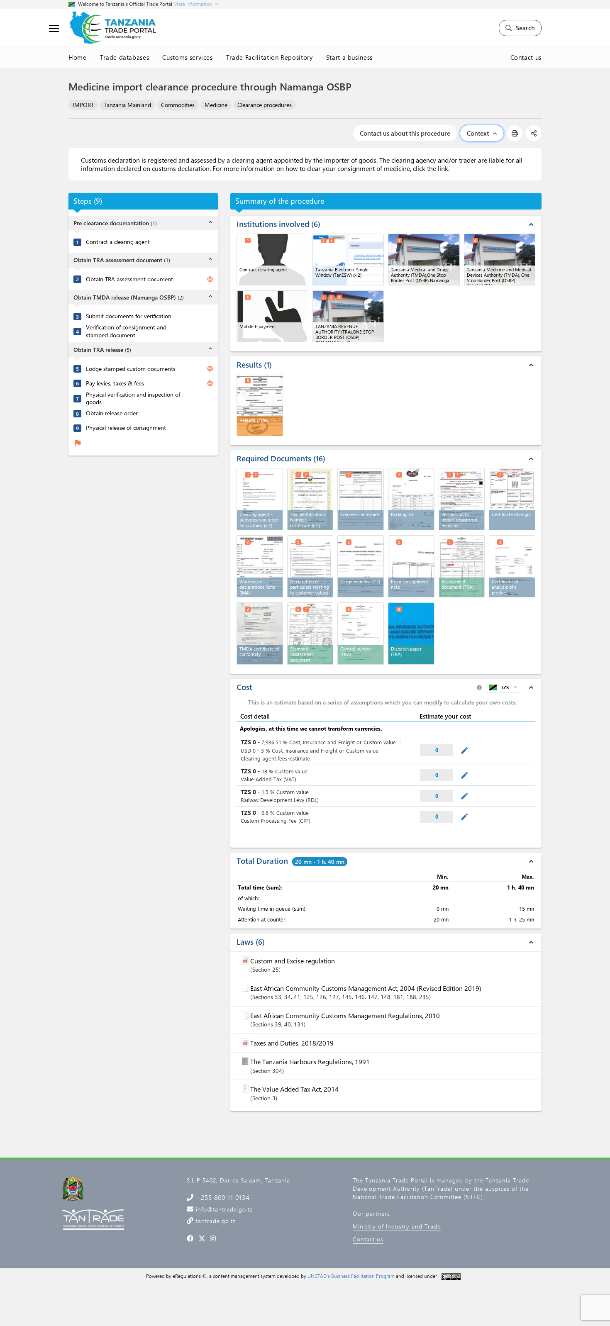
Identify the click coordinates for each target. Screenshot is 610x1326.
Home (77, 57)
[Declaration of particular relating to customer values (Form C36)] (310, 566)
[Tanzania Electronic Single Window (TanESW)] (348, 259)
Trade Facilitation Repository (269, 57)
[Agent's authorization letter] (260, 499)
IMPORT (83, 105)
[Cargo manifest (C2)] (360, 566)
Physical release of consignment (126, 427)
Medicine (216, 105)
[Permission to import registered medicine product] (462, 499)
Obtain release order (112, 413)
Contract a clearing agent (118, 242)
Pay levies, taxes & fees (115, 383)
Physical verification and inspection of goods (133, 398)
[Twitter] (202, 1238)
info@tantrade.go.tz (223, 1209)
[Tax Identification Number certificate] (310, 499)
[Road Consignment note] (411, 566)
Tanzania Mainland (127, 105)
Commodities (178, 105)
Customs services (187, 57)
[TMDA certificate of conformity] (260, 633)
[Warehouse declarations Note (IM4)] (260, 566)
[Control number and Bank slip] (360, 633)
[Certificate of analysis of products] (512, 566)
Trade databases (124, 57)
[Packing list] (411, 499)
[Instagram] (213, 1238)
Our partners (371, 1213)
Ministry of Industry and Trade (397, 1226)
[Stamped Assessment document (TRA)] (310, 633)
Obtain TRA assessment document (129, 279)
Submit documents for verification (128, 316)
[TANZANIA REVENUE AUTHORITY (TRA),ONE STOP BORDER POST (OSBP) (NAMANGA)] (348, 316)
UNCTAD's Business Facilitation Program (351, 1275)
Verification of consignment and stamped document (126, 331)
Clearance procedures (264, 105)
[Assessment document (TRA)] (462, 566)
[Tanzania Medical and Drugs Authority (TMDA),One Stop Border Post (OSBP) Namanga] (424, 259)
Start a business (349, 57)
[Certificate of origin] (512, 499)
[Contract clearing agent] (272, 259)
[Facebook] (190, 1238)
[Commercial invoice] (360, 499)
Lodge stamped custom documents (131, 369)
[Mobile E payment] (272, 316)
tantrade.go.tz (215, 1221)
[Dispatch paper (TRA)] (411, 633)
